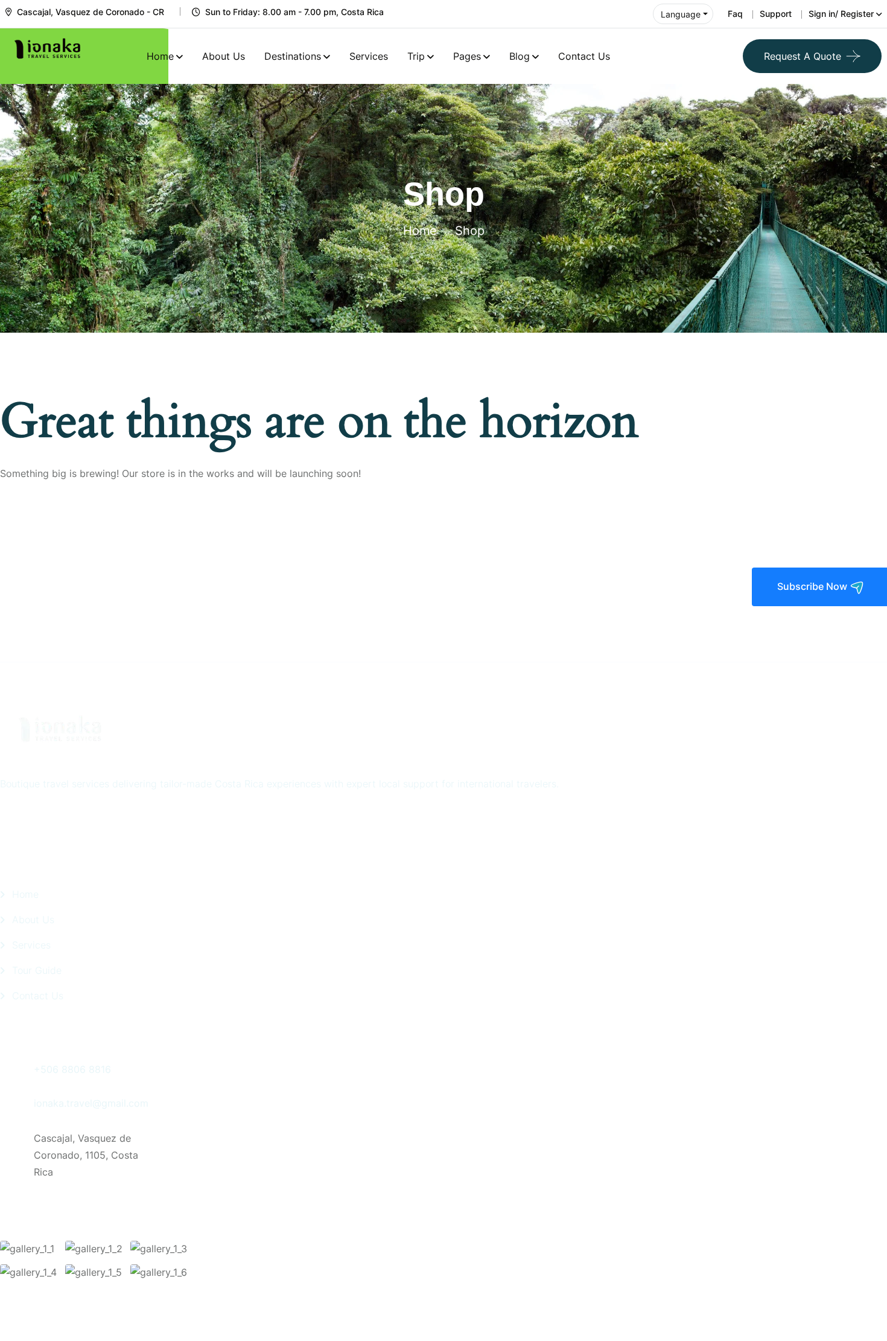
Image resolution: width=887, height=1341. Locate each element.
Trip (416, 56)
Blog (519, 56)
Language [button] (681, 14)
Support (776, 13)
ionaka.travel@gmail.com (91, 1103)
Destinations (292, 56)
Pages (467, 56)
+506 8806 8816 (72, 1069)
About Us (223, 56)
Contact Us (584, 56)
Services (368, 56)
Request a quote (802, 56)
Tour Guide (37, 970)
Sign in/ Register (841, 13)
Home (160, 56)
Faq (735, 13)
